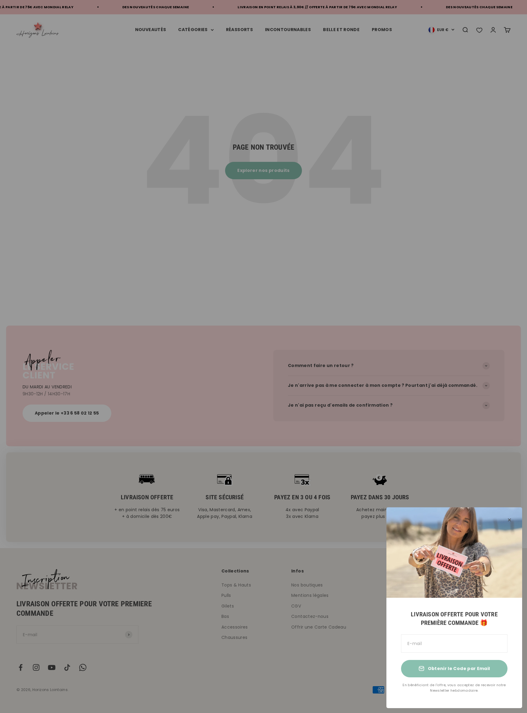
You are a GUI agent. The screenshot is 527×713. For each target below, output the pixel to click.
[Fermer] (509, 520)
